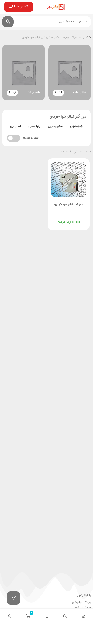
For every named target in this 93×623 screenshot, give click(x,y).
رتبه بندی (34, 126)
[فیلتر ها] (13, 598)
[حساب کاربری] (9, 616)
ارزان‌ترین (15, 126)
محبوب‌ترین (55, 126)
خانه (88, 37)
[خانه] (83, 616)
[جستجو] (8, 21)
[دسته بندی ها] (46, 616)
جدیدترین (76, 126)
